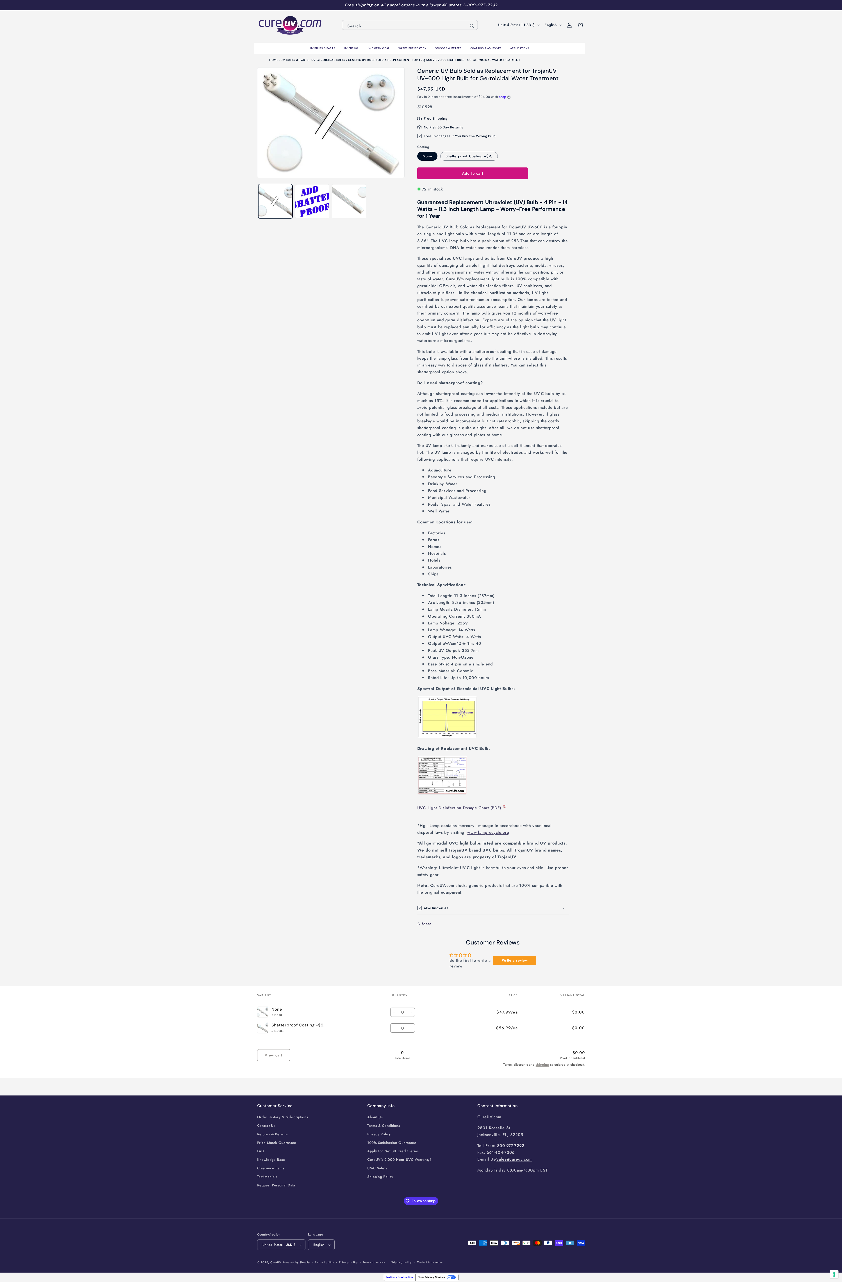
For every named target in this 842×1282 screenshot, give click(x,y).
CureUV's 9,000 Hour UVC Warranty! (399, 1159)
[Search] (472, 26)
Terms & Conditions (383, 1125)
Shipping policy (401, 1262)
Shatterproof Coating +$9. (469, 155)
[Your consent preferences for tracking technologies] (834, 1274)
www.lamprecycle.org (488, 832)
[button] (493, 908)
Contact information (430, 1262)
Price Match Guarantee (276, 1142)
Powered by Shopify (296, 1262)
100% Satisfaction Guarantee (391, 1142)
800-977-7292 (510, 1146)
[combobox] (410, 25)
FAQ (260, 1151)
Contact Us (266, 1125)
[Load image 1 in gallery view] (275, 201)
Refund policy (324, 1262)
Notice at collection (399, 1277)
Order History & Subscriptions (282, 1117)
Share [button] (426, 923)
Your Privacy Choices (431, 1277)
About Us (375, 1117)
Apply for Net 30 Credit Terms (393, 1151)
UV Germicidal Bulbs (328, 60)
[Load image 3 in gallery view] (349, 201)
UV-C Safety (377, 1168)
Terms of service (374, 1262)
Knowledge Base (271, 1159)
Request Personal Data (276, 1185)
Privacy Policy (379, 1134)
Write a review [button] (515, 960)
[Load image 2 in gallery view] (312, 201)
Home (273, 60)
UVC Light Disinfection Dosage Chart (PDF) (459, 808)
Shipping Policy (380, 1176)
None (427, 155)
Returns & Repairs (272, 1134)
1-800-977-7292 (480, 5)
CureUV (275, 1262)
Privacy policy (348, 1262)
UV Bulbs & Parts (295, 60)
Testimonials (267, 1176)
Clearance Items (270, 1168)
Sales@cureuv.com (514, 1159)
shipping (542, 1064)
